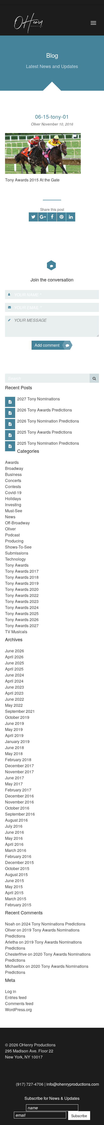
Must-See (13, 510)
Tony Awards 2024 (22, 607)
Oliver (36, 123)
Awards (12, 462)
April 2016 (14, 844)
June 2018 (14, 747)
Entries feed (16, 997)
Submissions (16, 553)
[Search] (94, 378)
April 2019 (14, 735)
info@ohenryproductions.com (72, 1084)
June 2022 (14, 699)
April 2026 (14, 657)
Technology (15, 559)
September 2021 (20, 711)
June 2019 (14, 723)
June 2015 (14, 880)
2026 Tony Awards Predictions (44, 410)
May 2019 (14, 729)
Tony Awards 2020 (22, 589)
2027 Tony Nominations (38, 399)
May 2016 (14, 838)
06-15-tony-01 (52, 116)
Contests (13, 486)
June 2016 (14, 832)
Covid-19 (13, 492)
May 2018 (14, 753)
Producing (14, 541)
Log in (10, 991)
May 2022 (14, 705)
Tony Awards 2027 (22, 625)
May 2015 (14, 886)
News (10, 517)
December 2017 (19, 765)
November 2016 (19, 802)
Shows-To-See (18, 547)
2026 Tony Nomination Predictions (48, 421)
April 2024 (14, 681)
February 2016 (18, 856)
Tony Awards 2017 (22, 571)
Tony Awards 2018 (22, 577)
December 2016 (19, 796)
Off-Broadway (17, 523)
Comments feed (19, 1003)
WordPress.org (18, 1009)
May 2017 (14, 784)
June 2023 (14, 687)
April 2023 (14, 693)
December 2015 (19, 862)
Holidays (13, 498)
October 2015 (17, 868)
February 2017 (18, 790)
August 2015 (16, 874)
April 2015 (14, 892)
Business (13, 474)
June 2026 (14, 651)
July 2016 (13, 826)
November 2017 (19, 772)
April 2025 (14, 669)
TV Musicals (16, 631)
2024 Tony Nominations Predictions (53, 924)
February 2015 (18, 905)
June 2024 (14, 675)
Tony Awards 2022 (22, 595)
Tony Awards (17, 565)
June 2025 (14, 663)
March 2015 (15, 899)
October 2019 (17, 717)
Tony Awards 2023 (22, 601)
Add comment (47, 345)
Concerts (13, 480)
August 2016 (16, 820)
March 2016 (15, 850)
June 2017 (14, 778)
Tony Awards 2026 (22, 619)
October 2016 (17, 808)
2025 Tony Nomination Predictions (48, 443)
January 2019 (17, 741)
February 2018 (18, 759)
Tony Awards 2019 (22, 583)
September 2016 (20, 814)
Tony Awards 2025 (22, 613)
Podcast (12, 535)
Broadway (14, 468)
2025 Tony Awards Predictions (44, 432)
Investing (13, 504)
